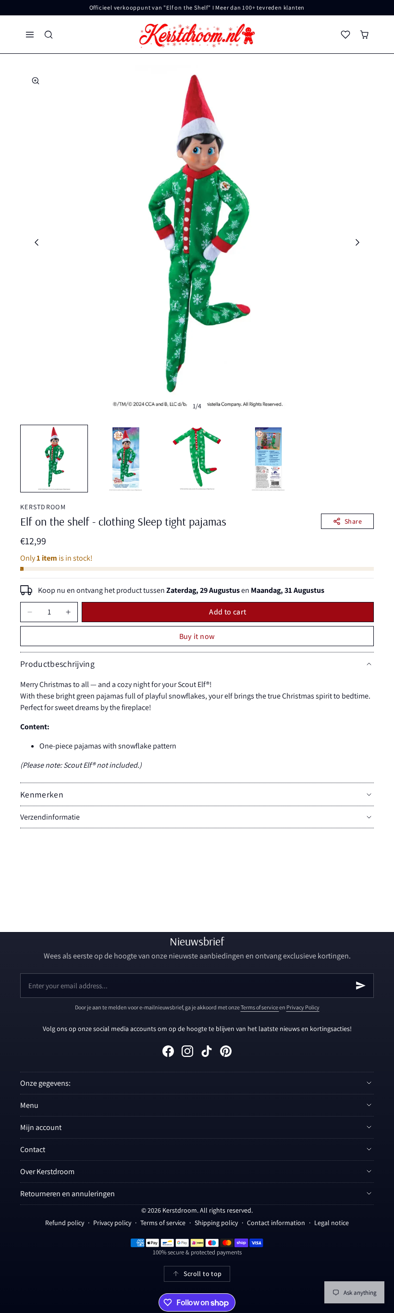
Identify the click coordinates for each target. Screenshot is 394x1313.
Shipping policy (216, 1222)
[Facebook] (168, 1051)
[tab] (54, 458)
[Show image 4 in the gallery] (268, 458)
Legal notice (331, 1222)
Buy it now (197, 636)
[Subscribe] (361, 985)
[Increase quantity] (68, 612)
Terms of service (260, 1007)
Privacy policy (112, 1222)
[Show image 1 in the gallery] (54, 458)
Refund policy (64, 1222)
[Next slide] (357, 242)
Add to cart (227, 612)
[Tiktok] (206, 1051)
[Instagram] (187, 1051)
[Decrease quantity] (29, 612)
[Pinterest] (225, 1051)
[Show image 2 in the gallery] (126, 458)
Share (353, 521)
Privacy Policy (303, 1007)
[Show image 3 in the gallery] (197, 458)
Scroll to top (203, 1273)
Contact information (276, 1222)
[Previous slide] (36, 242)
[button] (29, 34)
